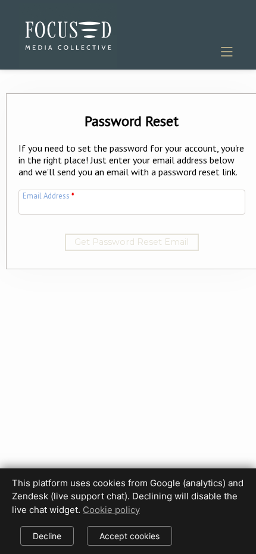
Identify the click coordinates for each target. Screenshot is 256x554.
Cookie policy (111, 509)
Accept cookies (129, 536)
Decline (47, 536)
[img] (68, 33)
